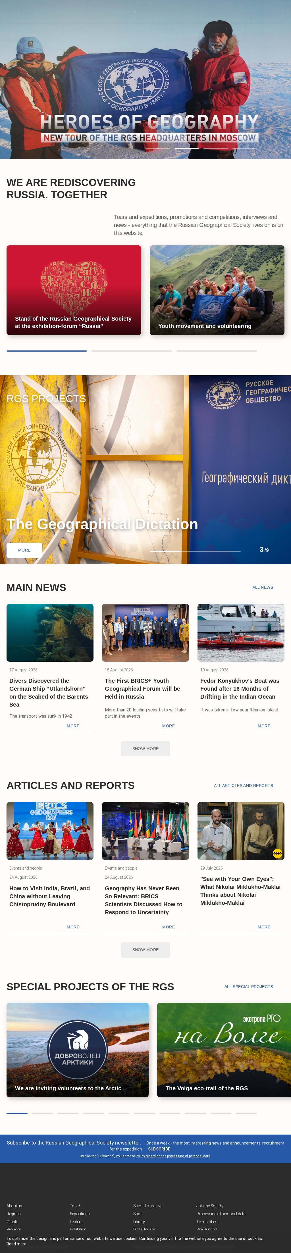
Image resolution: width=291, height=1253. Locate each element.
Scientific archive (147, 1206)
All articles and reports (243, 785)
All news (263, 587)
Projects (14, 1229)
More (24, 550)
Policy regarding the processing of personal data (173, 1156)
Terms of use (207, 1221)
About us (14, 1206)
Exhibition (78, 1229)
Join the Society (209, 1206)
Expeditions (80, 1214)
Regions (14, 1214)
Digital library (144, 1229)
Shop (138, 1214)
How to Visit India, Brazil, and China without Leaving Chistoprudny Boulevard (49, 896)
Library (139, 1221)
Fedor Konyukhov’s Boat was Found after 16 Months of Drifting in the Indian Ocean (239, 689)
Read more (16, 1244)
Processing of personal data (220, 1214)
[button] (158, 148)
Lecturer (77, 1221)
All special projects (249, 986)
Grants (12, 1221)
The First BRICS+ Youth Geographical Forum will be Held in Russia (142, 689)
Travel (75, 1206)
